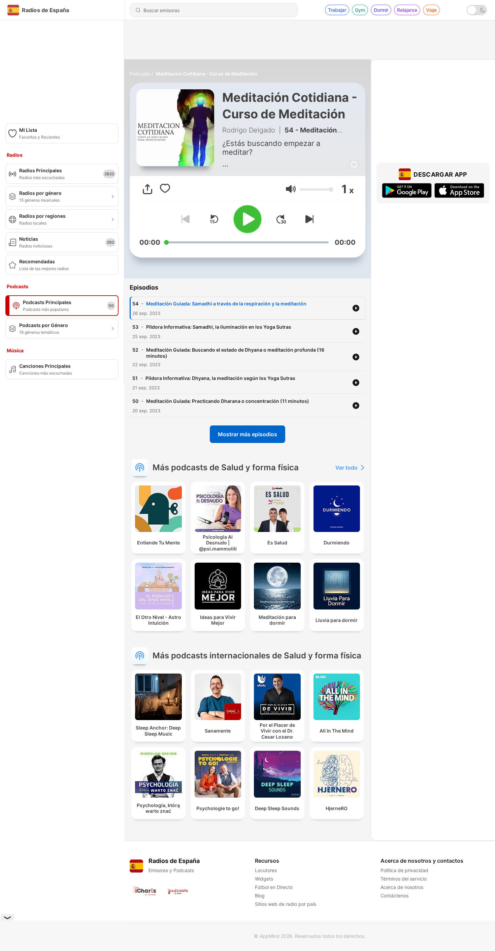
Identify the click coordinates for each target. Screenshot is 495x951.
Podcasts (140, 74)
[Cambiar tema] (477, 10)
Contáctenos (394, 895)
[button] (291, 189)
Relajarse (407, 10)
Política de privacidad (404, 870)
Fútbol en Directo (274, 887)
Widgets (264, 879)
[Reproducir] (247, 219)
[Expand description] (354, 164)
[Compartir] (147, 189)
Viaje (431, 10)
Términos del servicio (404, 879)
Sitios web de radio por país (285, 904)
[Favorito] (165, 189)
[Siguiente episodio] (308, 219)
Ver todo (346, 467)
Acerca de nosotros (402, 887)
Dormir (381, 10)
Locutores (266, 870)
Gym (360, 10)
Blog (260, 895)
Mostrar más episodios (247, 434)
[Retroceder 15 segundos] (213, 219)
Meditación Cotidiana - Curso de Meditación (206, 74)
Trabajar (337, 10)
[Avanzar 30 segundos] (281, 219)
